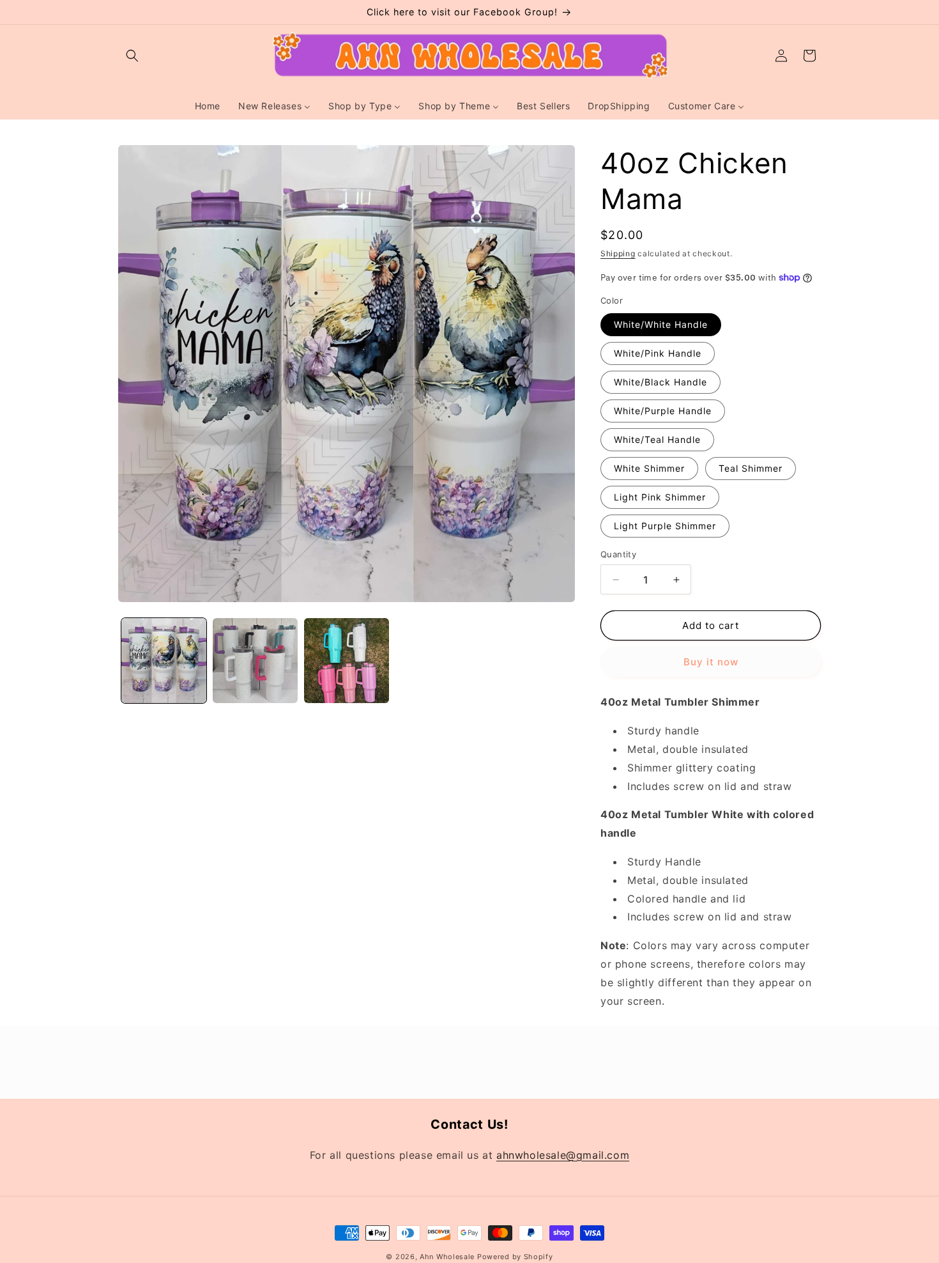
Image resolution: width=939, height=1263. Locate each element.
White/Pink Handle (657, 353)
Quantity (618, 554)
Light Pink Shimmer (660, 497)
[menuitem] (207, 106)
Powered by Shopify (515, 1256)
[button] (132, 56)
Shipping (618, 253)
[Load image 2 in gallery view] (255, 660)
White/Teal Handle (657, 439)
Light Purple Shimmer (665, 525)
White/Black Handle (660, 381)
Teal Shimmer (750, 468)
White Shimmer (649, 468)
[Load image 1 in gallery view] (163, 660)
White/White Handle (661, 324)
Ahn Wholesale (447, 1256)
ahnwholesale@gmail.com (562, 1154)
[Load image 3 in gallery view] (346, 660)
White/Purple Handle (663, 410)
